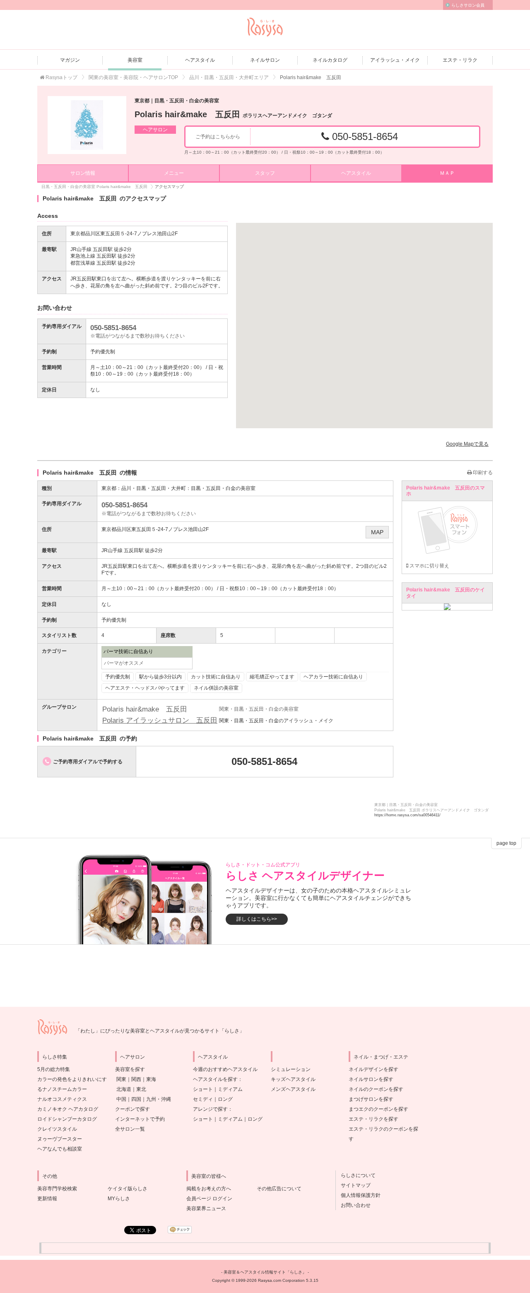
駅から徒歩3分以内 (160, 677)
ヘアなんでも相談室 (59, 1149)
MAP (377, 532)
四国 (136, 1099)
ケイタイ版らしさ (127, 1189)
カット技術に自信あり (216, 677)
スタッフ (265, 173)
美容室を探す (130, 1069)
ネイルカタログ (330, 60)
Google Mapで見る (467, 444)
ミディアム (230, 1089)
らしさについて (356, 1175)
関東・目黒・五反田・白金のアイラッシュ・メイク (276, 721)
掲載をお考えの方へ (208, 1189)
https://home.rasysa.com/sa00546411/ (407, 815)
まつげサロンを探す (371, 1099)
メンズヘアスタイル (293, 1089)
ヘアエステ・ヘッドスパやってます (145, 688)
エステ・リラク (460, 60)
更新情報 (47, 1198)
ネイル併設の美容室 (216, 688)
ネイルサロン (265, 60)
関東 (121, 1079)
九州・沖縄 (158, 1099)
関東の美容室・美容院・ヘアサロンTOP (133, 77)
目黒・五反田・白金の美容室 (223, 488)
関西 (136, 1079)
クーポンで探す (132, 1109)
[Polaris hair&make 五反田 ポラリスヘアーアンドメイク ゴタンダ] (87, 125)
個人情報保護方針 (358, 1195)
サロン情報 (82, 173)
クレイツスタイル (57, 1129)
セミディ (203, 1099)
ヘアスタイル (200, 60)
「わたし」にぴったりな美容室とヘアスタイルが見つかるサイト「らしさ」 (159, 1031)
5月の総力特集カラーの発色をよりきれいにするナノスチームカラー (72, 1079)
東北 (141, 1089)
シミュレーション (291, 1069)
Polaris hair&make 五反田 (233, 114)
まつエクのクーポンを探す (378, 1109)
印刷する (482, 472)
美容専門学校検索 (57, 1189)
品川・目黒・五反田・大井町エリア (229, 77)
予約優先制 (117, 677)
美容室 (135, 60)
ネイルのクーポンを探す (376, 1089)
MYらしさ (119, 1198)
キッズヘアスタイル (293, 1079)
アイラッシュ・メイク (395, 60)
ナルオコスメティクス (62, 1099)
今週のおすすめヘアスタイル (225, 1069)
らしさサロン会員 (467, 5)
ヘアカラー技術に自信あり (333, 677)
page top (506, 843)
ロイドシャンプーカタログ (67, 1119)
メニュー (174, 173)
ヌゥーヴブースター (59, 1139)
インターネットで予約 (140, 1119)
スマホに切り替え (428, 566)
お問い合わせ (353, 1205)
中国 (121, 1099)
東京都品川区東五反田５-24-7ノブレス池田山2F (155, 529)
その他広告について (279, 1189)
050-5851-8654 (363, 136)
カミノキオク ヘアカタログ (67, 1109)
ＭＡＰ (447, 173)
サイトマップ (353, 1185)
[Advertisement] (265, 975)
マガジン (70, 60)
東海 (151, 1079)
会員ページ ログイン (209, 1198)
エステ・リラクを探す (373, 1119)
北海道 (123, 1089)
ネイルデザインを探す (373, 1069)
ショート (203, 1089)
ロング (225, 1099)
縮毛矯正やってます (272, 677)
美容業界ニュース (206, 1208)
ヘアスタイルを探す (215, 1079)
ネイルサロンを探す (371, 1079)
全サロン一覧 (130, 1129)
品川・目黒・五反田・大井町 (153, 488)
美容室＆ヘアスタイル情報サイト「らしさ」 (265, 1272)
